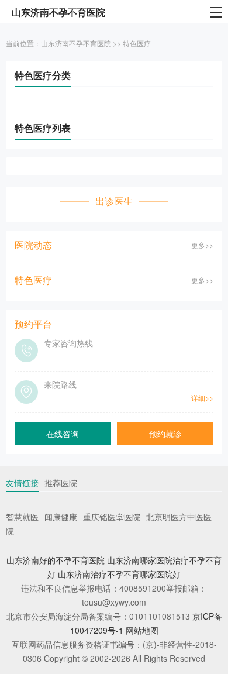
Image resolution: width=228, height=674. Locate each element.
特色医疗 (137, 43)
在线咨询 (62, 433)
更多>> (202, 245)
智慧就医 (22, 516)
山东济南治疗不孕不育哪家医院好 (119, 574)
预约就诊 (165, 433)
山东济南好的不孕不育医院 (55, 560)
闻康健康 (60, 516)
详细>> (202, 398)
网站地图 (142, 630)
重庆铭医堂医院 (111, 516)
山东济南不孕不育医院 (76, 43)
